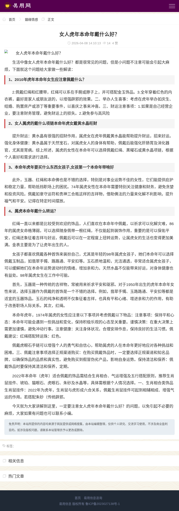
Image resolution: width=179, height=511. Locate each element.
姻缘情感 (31, 19)
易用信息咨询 (93, 498)
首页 (12, 19)
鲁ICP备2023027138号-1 (102, 504)
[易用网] (21, 10)
